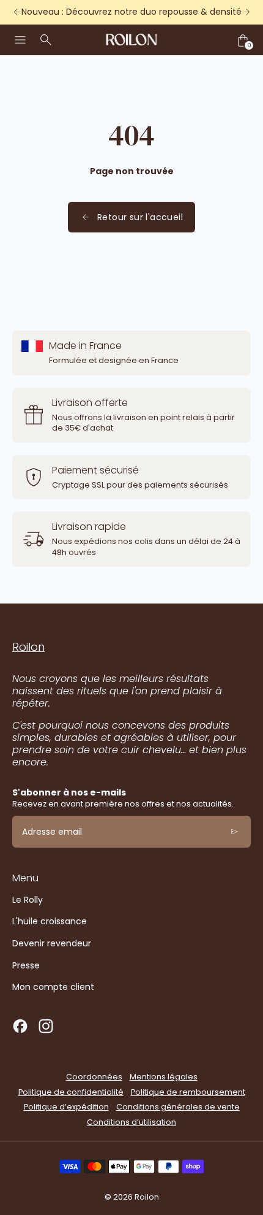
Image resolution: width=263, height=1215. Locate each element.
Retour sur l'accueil (140, 217)
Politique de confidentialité (71, 1092)
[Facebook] (20, 1026)
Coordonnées (94, 1076)
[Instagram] (46, 1026)
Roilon (147, 1197)
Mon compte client (53, 987)
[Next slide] (246, 12)
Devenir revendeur (51, 943)
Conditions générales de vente (178, 1107)
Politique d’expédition (66, 1107)
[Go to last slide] (17, 12)
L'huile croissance (49, 921)
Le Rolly (27, 900)
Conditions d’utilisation (131, 1122)
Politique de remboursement (188, 1092)
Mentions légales (164, 1076)
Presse (26, 965)
